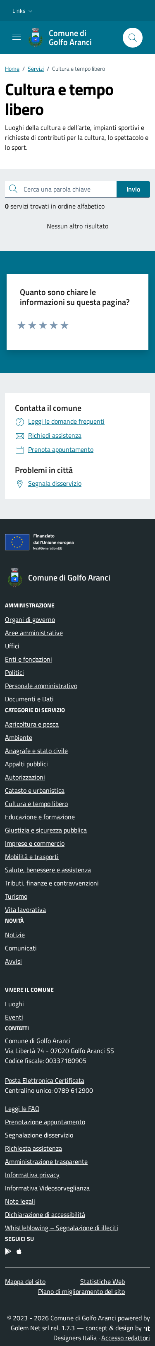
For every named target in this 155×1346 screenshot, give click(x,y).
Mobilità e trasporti (32, 856)
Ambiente (18, 737)
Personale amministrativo (41, 686)
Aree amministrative (34, 633)
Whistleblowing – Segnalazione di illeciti (61, 1228)
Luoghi (14, 1004)
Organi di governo (30, 619)
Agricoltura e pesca (32, 724)
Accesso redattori (125, 1338)
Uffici (12, 646)
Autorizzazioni (25, 777)
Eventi (14, 1017)
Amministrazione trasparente (46, 1161)
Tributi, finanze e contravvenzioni (52, 883)
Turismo (16, 896)
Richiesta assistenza (33, 1148)
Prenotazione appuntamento (45, 1122)
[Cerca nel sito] (133, 38)
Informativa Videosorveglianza (47, 1188)
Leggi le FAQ (22, 1108)
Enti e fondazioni (28, 659)
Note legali (20, 1201)
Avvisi (13, 961)
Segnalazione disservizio (39, 1135)
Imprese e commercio (34, 843)
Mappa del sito (25, 1281)
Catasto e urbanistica (34, 790)
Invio (133, 189)
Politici (14, 672)
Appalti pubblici (26, 764)
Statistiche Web (102, 1281)
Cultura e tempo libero (36, 804)
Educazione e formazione (40, 817)
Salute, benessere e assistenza (48, 870)
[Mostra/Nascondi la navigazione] (16, 37)
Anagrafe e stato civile (36, 751)
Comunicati (21, 948)
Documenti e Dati (29, 699)
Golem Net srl (30, 1328)
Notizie (15, 935)
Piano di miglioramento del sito (81, 1291)
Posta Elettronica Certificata (44, 1080)
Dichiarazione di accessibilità (45, 1214)
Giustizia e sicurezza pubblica (46, 830)
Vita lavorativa (25, 909)
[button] (23, 11)
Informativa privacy (32, 1175)
